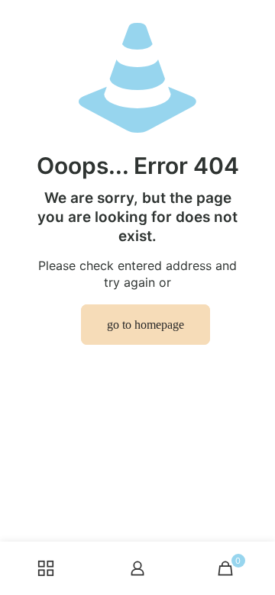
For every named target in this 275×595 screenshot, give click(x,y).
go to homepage (145, 324)
